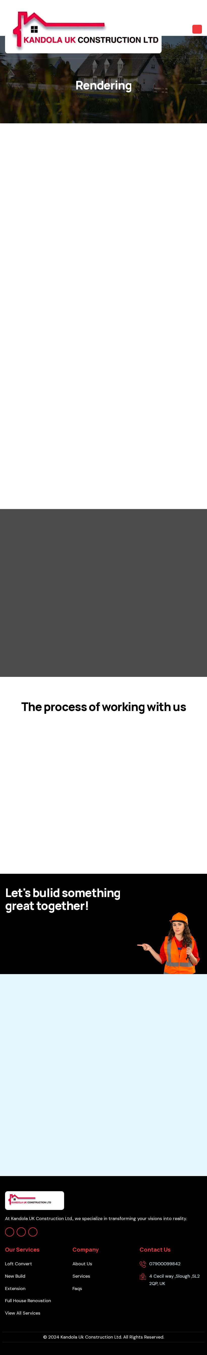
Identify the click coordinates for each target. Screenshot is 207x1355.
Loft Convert (18, 1264)
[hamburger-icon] (197, 29)
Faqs (77, 1288)
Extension (15, 1288)
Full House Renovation (28, 1301)
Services (81, 1276)
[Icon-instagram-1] (9, 1231)
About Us (82, 1264)
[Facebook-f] (21, 1231)
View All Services (22, 1313)
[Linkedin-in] (32, 1231)
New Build (15, 1276)
